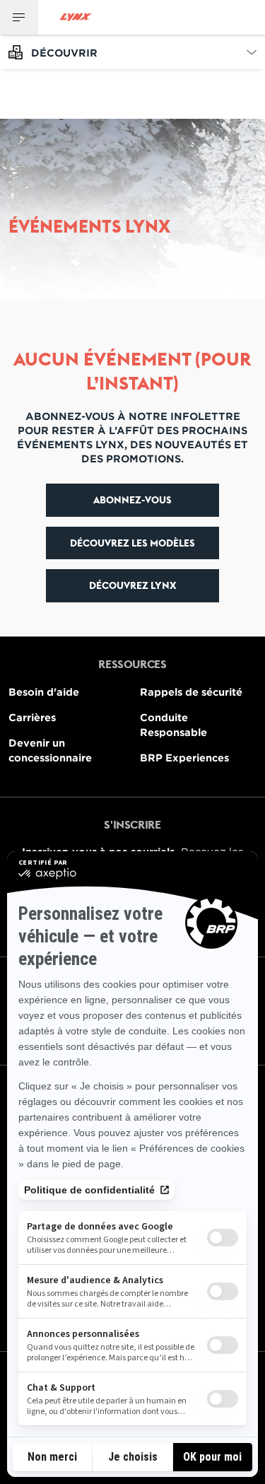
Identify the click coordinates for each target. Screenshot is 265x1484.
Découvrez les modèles (132, 543)
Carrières (32, 717)
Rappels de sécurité (191, 692)
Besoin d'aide (43, 692)
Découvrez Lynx (133, 585)
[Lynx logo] (75, 17)
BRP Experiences (184, 758)
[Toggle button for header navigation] (19, 17)
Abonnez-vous (132, 499)
